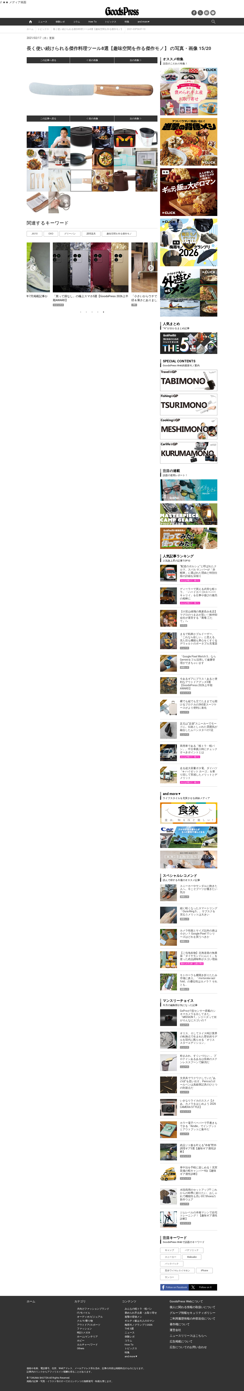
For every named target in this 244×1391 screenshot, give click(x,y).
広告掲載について (181, 1341)
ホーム (30, 29)
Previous (31, 267)
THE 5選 (129, 1328)
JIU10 (34, 233)
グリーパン (70, 233)
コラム (76, 21)
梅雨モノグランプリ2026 (138, 1324)
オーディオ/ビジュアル (90, 1316)
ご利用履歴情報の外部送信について (192, 1318)
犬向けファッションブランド (93, 1308)
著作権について (180, 1324)
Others (80, 1348)
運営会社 (175, 1330)
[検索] (213, 22)
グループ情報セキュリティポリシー (192, 1313)
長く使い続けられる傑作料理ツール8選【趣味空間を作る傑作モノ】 (88, 29)
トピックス (110, 21)
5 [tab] (103, 312)
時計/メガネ (83, 1332)
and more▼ (144, 21)
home (30, 22)
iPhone (204, 1270)
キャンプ (169, 1250)
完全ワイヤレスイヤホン (177, 1270)
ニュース (42, 21)
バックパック (172, 1263)
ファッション (84, 1328)
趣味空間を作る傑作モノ (119, 233)
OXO (50, 233)
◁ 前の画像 (92, 60)
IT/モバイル (83, 1312)
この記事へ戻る (48, 60)
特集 (127, 21)
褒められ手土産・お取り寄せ (141, 1312)
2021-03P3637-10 (136, 29)
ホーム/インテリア (87, 1336)
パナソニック (192, 1250)
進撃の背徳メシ (133, 1316)
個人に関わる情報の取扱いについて (192, 1307)
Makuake (192, 1257)
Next (149, 267)
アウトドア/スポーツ (88, 1324)
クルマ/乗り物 (85, 1320)
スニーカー (170, 1257)
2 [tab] (86, 312)
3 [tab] (92, 312)
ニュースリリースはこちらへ (188, 1335)
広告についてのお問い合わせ (188, 1347)
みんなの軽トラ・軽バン (138, 1308)
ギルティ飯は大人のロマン (139, 1320)
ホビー (80, 1340)
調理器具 (91, 233)
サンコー (169, 1277)
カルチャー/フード (87, 1344)
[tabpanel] (92, 274)
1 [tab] (81, 312)
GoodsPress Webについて (186, 1301)
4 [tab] (98, 312)
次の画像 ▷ (136, 60)
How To (92, 21)
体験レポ (60, 21)
